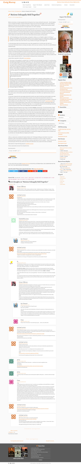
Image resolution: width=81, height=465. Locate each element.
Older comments (13, 430)
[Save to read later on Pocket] (35, 171)
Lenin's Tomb (62, 181)
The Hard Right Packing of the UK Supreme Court (38, 449)
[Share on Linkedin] (40, 171)
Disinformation (63, 157)
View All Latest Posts (38, 168)
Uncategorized (18, 11)
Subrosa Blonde (62, 184)
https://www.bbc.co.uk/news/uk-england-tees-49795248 (28, 353)
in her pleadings (27, 58)
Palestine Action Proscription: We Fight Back (37, 457)
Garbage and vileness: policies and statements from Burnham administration (66, 153)
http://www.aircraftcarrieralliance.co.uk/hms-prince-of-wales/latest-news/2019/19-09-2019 (33, 408)
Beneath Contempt (50, 440)
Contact (66, 4)
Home (9, 11)
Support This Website (37, 4)
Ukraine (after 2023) (67, 170)
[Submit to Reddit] (30, 171)
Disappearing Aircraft (62, 136)
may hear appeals (49, 100)
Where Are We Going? (64, 97)
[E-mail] (25, 2)
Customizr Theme (48, 463)
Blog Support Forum (62, 143)
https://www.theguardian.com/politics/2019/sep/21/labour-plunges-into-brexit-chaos (32, 253)
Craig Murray (9, 2)
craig (21, 17)
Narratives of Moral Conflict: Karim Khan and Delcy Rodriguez (66, 85)
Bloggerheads (62, 176)
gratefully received (29, 143)
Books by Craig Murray (56, 4)
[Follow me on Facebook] (28, 2)
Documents (72, 4)
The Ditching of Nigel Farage (66, 90)
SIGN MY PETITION (26, 163)
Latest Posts (47, 4)
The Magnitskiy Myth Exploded (16, 440)
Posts (13, 11)
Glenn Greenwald (62, 178)
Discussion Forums (62, 141)
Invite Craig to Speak (27, 7)
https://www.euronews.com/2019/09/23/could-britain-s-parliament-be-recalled (30, 333)
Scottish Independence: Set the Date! (36, 450)
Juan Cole (61, 179)
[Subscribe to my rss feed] (23, 2)
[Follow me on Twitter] (26, 2)
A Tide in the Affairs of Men (65, 82)
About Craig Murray (27, 4)
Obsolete (61, 182)
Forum (35, 7)
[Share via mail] (45, 171)
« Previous (10, 184)
